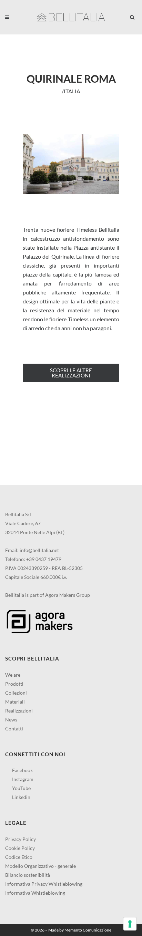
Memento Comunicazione (87, 930)
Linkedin (20, 797)
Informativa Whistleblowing (35, 893)
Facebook (22, 770)
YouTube (21, 788)
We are (12, 675)
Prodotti (14, 684)
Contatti (14, 728)
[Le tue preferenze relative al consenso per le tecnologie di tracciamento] (129, 923)
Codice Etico (18, 857)
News (11, 719)
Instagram (22, 779)
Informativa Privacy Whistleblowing (43, 884)
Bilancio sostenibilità (27, 875)
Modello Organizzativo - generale (40, 866)
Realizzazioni (19, 711)
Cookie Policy (20, 848)
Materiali (15, 702)
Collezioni (16, 693)
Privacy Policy (20, 839)
